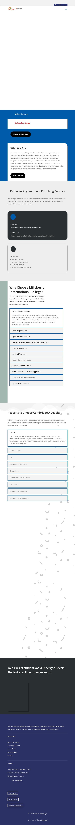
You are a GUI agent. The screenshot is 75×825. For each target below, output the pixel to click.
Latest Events (12, 749)
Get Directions (17, 781)
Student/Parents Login (15, 805)
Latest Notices (12, 752)
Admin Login (12, 793)
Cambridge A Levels (14, 745)
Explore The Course (21, 114)
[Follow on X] (13, 787)
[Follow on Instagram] (16, 787)
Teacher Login (13, 799)
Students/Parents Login (60, 5)
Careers (10, 755)
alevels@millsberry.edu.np (16, 776)
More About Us (18, 175)
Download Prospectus (21, 134)
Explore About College (22, 123)
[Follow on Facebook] (9, 787)
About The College (13, 742)
